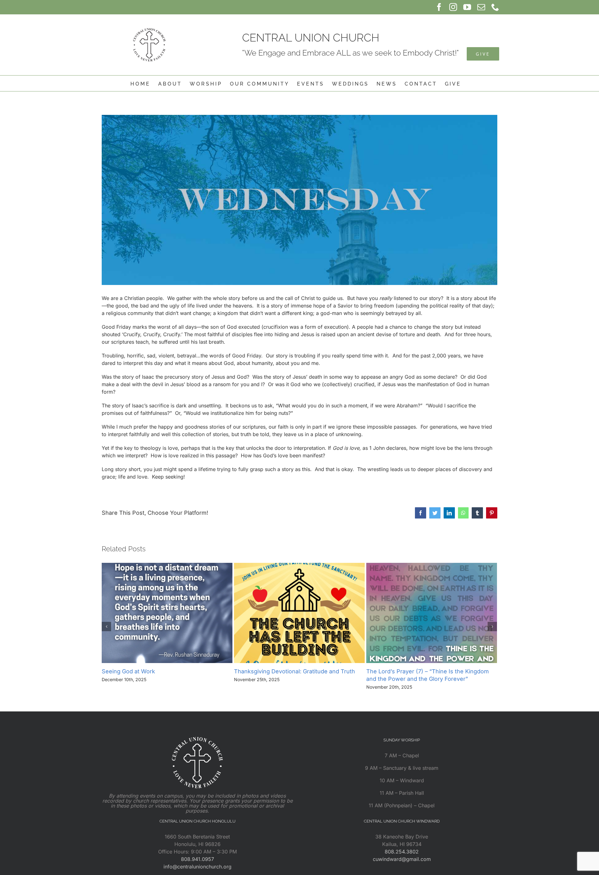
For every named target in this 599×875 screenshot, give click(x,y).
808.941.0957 (197, 859)
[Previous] (106, 626)
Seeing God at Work (128, 671)
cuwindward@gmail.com (402, 859)
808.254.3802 (402, 851)
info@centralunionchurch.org (197, 866)
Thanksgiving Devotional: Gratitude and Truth (294, 671)
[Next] (492, 626)
